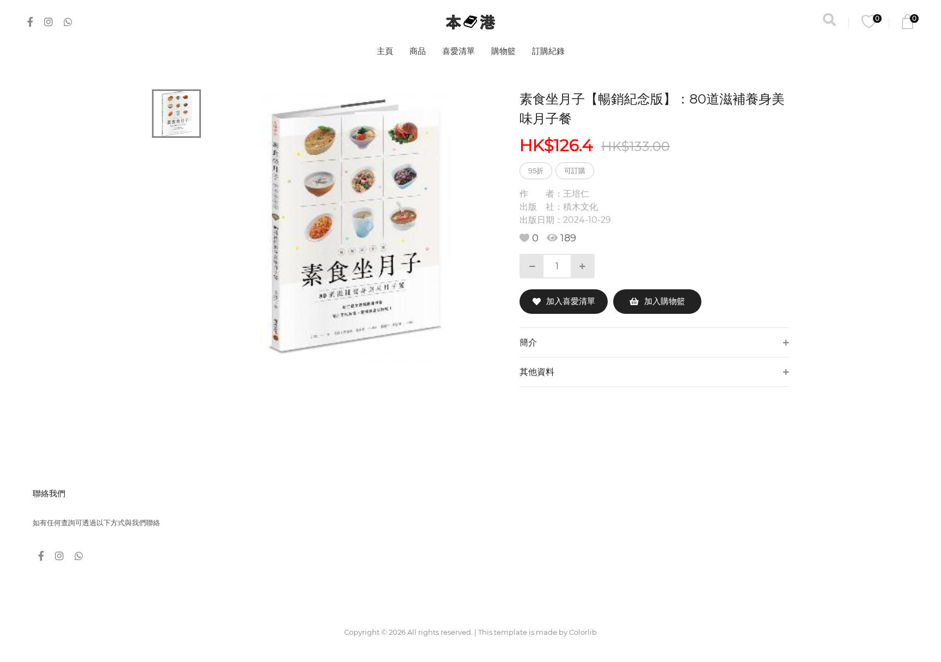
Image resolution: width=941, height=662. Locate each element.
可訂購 (574, 170)
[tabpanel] (353, 225)
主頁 (385, 51)
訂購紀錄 (548, 51)
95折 (535, 170)
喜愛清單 (458, 51)
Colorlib (583, 632)
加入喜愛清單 (570, 301)
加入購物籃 (664, 301)
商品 (418, 51)
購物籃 (503, 51)
